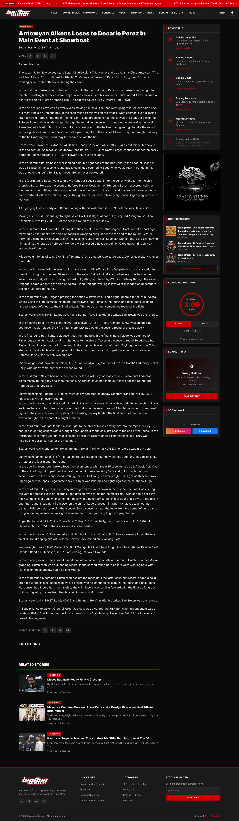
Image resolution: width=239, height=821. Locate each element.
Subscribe (193, 798)
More (192, 12)
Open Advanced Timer (193, 339)
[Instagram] (29, 801)
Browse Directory (184, 109)
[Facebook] (44, 801)
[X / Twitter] (22, 801)
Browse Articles (184, 129)
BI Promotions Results (134, 784)
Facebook (206, 431)
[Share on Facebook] (38, 56)
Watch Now (181, 68)
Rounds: (187, 330)
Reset (204, 324)
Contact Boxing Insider (92, 800)
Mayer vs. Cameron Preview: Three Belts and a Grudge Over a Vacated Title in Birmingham (111, 3)
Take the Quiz (192, 396)
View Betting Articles (186, 88)
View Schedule (183, 48)
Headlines (25, 26)
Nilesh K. (215, 816)
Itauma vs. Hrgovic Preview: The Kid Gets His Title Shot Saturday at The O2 (98, 738)
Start (178, 324)
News (54, 12)
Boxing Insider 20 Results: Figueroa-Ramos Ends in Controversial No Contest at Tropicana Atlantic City (196, 231)
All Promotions (192, 268)
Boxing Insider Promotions (80, 12)
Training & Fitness (142, 12)
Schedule (108, 12)
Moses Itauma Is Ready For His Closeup (26, 3)
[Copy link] (53, 56)
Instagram (180, 431)
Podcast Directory (171, 12)
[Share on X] (30, 56)
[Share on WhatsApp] (45, 56)
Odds (122, 12)
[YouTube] (37, 801)
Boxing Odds (130, 789)
